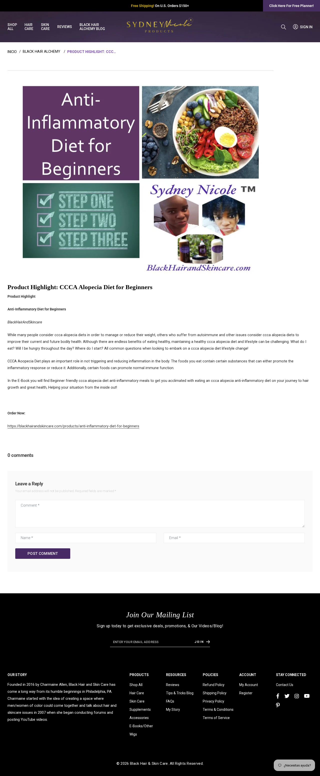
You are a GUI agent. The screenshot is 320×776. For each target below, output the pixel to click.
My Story (173, 710)
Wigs (133, 734)
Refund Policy (213, 685)
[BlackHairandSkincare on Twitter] (287, 696)
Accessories (139, 718)
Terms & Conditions (218, 710)
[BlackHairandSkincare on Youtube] (307, 696)
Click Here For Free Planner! (291, 6)
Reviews (172, 685)
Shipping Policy (214, 693)
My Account (248, 685)
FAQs (170, 701)
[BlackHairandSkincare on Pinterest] (278, 705)
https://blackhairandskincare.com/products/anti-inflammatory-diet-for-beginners (73, 426)
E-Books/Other (141, 726)
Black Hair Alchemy (41, 51)
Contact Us (284, 685)
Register (245, 693)
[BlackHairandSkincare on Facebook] (278, 696)
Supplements (140, 710)
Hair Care (137, 693)
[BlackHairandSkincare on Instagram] (296, 696)
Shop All (136, 685)
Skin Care (137, 701)
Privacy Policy (213, 701)
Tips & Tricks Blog (180, 693)
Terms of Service (216, 718)
